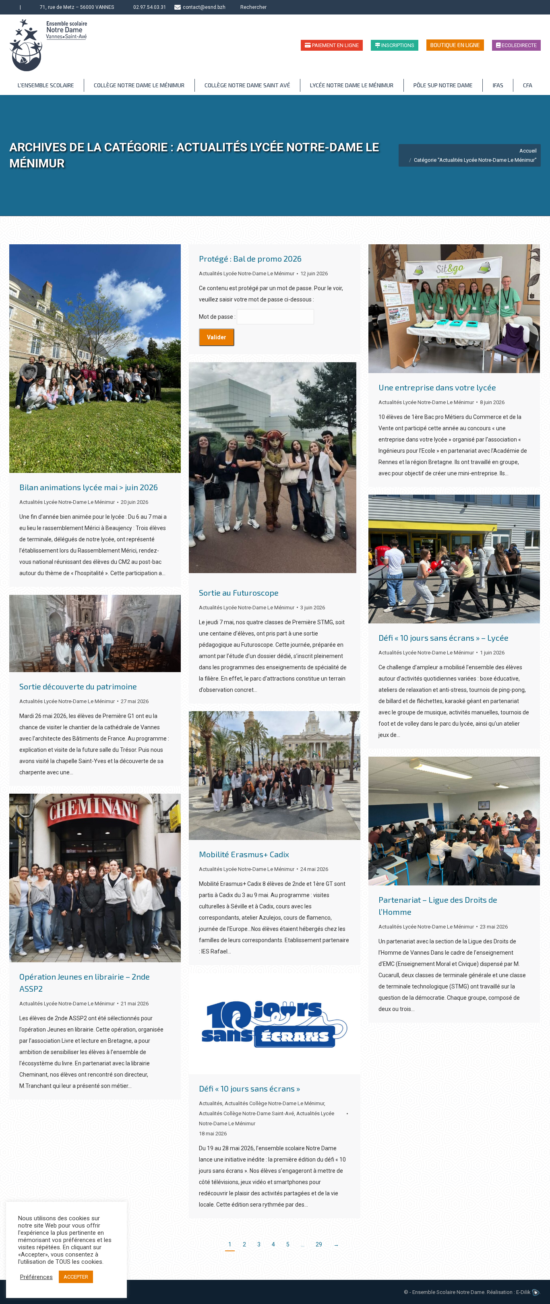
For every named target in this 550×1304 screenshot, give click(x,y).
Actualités (210, 1103)
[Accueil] (12, 7)
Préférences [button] (36, 1277)
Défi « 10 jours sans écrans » (249, 1088)
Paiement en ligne (335, 45)
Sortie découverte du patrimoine (78, 686)
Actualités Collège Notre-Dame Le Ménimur (274, 1103)
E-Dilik (524, 1292)
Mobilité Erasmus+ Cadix (244, 854)
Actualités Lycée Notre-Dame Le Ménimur (67, 502)
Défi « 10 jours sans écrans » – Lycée (443, 637)
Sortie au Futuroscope (239, 592)
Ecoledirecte (518, 45)
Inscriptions (397, 45)
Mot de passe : (218, 317)
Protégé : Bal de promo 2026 (250, 258)
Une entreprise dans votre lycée (437, 387)
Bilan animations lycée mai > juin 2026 (88, 487)
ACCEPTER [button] (76, 1277)
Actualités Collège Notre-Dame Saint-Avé (246, 1113)
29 (319, 1244)
